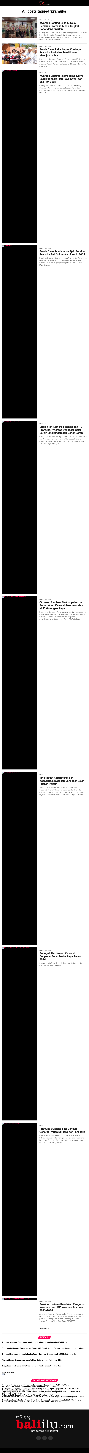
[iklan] (5, 1374)
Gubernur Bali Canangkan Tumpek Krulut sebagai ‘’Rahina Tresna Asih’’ (31, 1385)
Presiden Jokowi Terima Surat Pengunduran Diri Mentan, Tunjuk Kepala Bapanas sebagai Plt (39, 1397)
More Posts (44, 1328)
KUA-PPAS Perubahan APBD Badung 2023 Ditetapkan (23, 1387)
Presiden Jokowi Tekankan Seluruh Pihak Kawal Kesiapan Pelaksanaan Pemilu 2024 (36, 1400)
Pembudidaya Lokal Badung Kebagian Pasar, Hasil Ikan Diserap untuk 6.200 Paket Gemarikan (39, 1354)
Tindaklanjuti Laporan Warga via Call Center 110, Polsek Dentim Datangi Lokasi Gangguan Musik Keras (43, 1348)
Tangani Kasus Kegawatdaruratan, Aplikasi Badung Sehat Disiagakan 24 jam (32, 1360)
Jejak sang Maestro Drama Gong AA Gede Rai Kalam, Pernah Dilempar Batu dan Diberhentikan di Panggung (41, 1392)
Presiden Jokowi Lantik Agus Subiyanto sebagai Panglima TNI (27, 1390)
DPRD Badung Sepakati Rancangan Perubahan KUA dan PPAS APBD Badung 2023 (34, 1388)
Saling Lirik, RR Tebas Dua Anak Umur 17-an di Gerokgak (25, 1395)
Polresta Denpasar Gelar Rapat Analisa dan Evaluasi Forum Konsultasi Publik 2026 (35, 1342)
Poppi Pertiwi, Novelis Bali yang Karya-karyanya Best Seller (25, 1402)
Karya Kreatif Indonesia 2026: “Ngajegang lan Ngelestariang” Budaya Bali (32, 1366)
